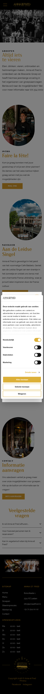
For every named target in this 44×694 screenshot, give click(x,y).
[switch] (37, 347)
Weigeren (22, 394)
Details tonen (30, 372)
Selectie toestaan (22, 387)
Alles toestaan (22, 380)
